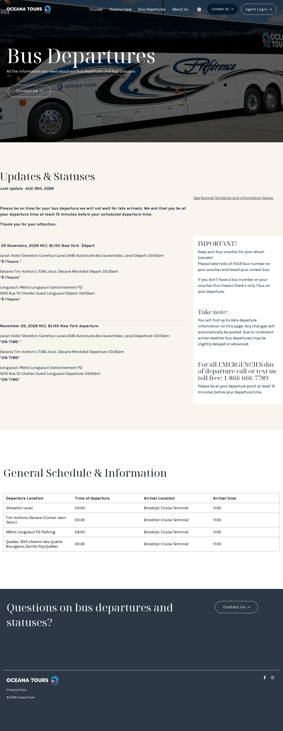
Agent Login (256, 9)
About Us (180, 9)
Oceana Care (120, 9)
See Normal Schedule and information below (233, 197)
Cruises (96, 9)
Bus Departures (152, 9)
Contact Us (220, 9)
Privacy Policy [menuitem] (17, 690)
